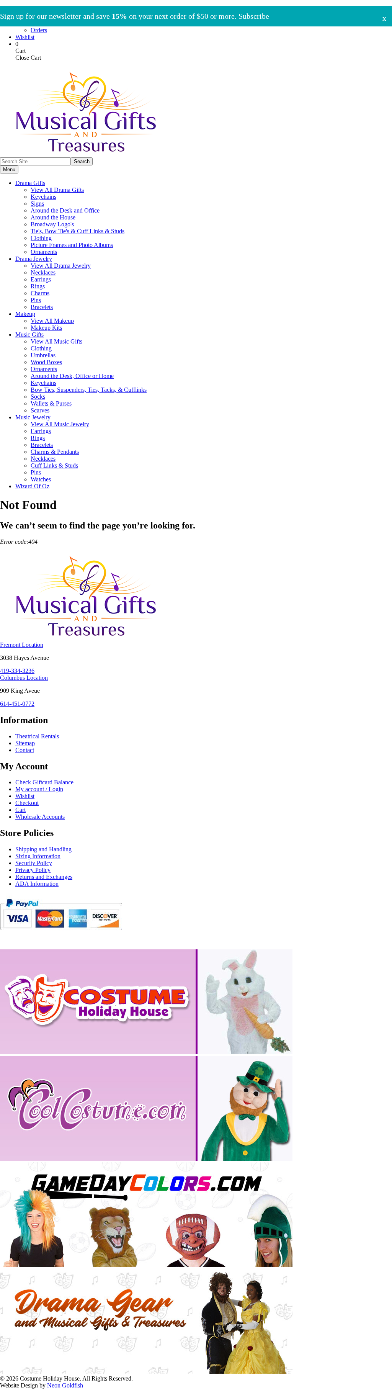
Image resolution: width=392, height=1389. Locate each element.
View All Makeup (52, 320)
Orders (39, 30)
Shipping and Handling (43, 849)
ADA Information (37, 883)
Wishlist (24, 37)
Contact (24, 750)
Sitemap (25, 743)
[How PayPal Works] (61, 933)
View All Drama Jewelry (61, 265)
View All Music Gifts (56, 341)
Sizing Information (37, 856)
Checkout (27, 803)
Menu (9, 169)
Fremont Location (21, 644)
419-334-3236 (17, 671)
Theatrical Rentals (37, 736)
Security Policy (33, 863)
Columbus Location (24, 677)
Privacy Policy (33, 870)
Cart (20, 810)
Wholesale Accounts (40, 816)
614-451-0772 (17, 703)
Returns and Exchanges (43, 877)
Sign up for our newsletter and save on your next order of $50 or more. (134, 16)
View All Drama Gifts (57, 190)
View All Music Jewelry (60, 424)
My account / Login (39, 789)
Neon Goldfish (65, 1385)
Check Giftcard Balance (44, 782)
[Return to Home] (86, 154)
